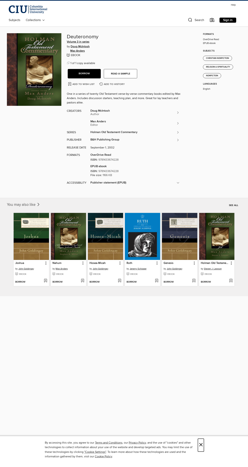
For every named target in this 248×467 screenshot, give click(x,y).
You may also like (21, 204)
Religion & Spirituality (218, 67)
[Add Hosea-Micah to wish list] (119, 281)
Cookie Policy (103, 456)
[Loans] (212, 20)
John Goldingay (26, 268)
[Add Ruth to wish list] (156, 281)
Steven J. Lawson (213, 268)
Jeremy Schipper (138, 268)
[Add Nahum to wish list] (82, 281)
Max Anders (77, 51)
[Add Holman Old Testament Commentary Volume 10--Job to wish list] (231, 281)
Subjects (14, 20)
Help (233, 5)
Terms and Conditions (108, 442)
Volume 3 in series (78, 42)
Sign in (228, 20)
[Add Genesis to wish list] (194, 281)
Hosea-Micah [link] (98, 263)
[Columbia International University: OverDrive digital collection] (28, 9)
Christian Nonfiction (217, 58)
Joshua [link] (19, 263)
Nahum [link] (56, 263)
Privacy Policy (137, 442)
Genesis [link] (168, 263)
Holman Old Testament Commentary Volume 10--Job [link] (215, 263)
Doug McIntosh (80, 46)
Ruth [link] (129, 263)
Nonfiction (212, 75)
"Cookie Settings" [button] (95, 452)
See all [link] (233, 205)
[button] (196, 20)
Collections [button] (34, 20)
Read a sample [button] (120, 73)
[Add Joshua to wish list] (45, 281)
